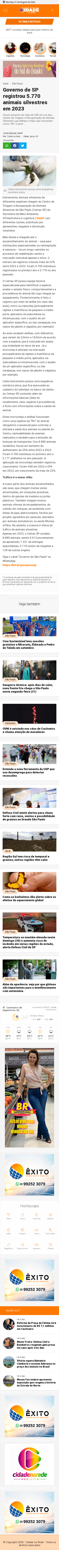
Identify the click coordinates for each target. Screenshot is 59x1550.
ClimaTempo (51, 1009)
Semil (40, 218)
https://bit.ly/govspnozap (19, 565)
